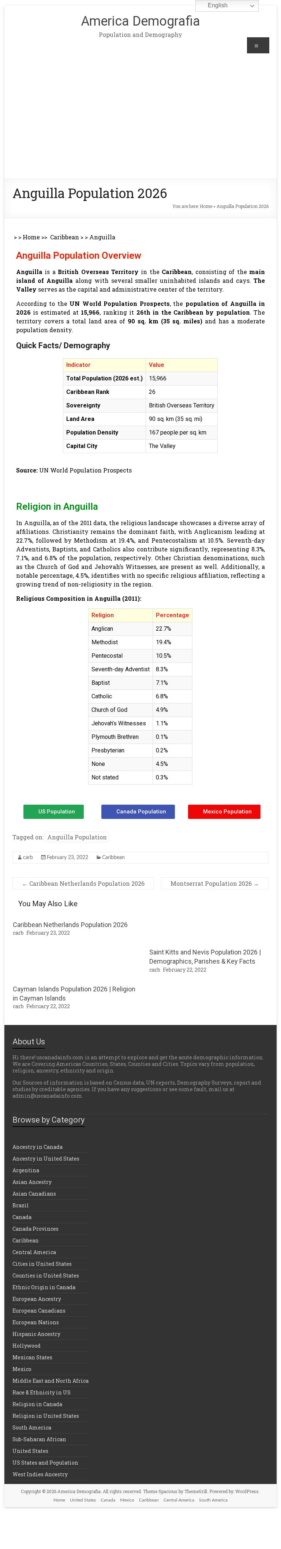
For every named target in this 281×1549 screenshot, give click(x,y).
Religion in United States (45, 1415)
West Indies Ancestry (40, 1474)
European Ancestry (36, 1298)
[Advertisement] (140, 124)
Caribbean (64, 237)
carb (28, 857)
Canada (21, 1217)
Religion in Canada (37, 1404)
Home (206, 206)
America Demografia (140, 21)
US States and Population (45, 1462)
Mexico (21, 1369)
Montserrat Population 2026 (215, 883)
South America (31, 1427)
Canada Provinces (35, 1228)
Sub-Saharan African (39, 1439)
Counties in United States (45, 1275)
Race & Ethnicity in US (41, 1392)
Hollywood (26, 1345)
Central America (34, 1252)
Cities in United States (42, 1263)
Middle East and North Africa (50, 1380)
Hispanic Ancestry (36, 1333)
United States (30, 1450)
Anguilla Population (77, 837)
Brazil (20, 1205)
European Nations (35, 1322)
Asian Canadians (34, 1193)
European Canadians (38, 1310)
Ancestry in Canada (37, 1146)
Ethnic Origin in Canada (43, 1287)
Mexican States (32, 1357)
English (217, 5)
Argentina (25, 1170)
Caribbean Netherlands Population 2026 (83, 883)
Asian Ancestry (32, 1181)
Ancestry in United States (45, 1158)
